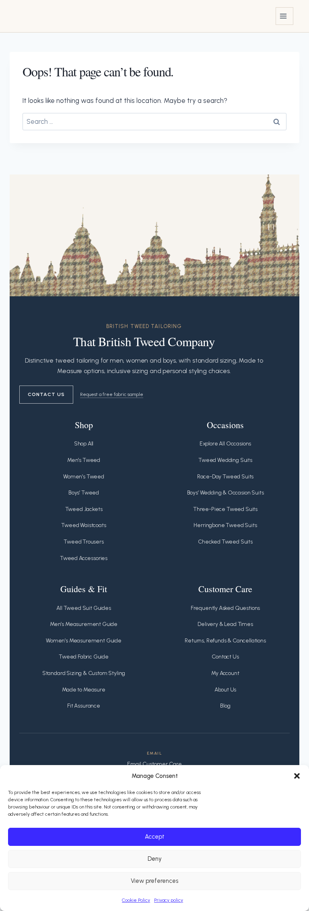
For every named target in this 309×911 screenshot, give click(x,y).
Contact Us (46, 394)
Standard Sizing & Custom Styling (84, 673)
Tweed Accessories (83, 558)
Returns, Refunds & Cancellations (225, 640)
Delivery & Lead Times (225, 624)
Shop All (84, 443)
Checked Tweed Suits (225, 541)
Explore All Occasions (225, 443)
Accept (155, 836)
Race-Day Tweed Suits (225, 476)
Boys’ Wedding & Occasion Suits (225, 492)
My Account (225, 673)
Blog (225, 705)
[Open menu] (284, 16)
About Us (225, 689)
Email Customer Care (154, 764)
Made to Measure (83, 689)
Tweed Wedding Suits (225, 460)
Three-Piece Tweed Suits (225, 509)
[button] (297, 776)
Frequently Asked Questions (225, 608)
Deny (155, 858)
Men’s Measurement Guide (83, 624)
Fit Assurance (83, 705)
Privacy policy (168, 900)
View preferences (154, 880)
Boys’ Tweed (83, 492)
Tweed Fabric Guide (84, 656)
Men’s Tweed (83, 460)
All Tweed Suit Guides (83, 608)
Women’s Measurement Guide (84, 640)
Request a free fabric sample (111, 394)
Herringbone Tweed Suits (225, 525)
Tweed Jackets (84, 509)
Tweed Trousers (84, 541)
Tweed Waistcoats (83, 525)
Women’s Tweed (83, 476)
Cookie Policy (136, 900)
